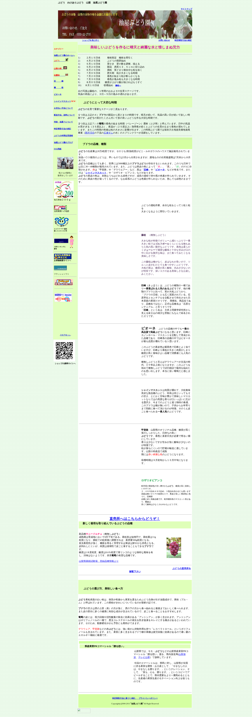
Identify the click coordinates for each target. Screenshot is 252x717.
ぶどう (61, 242)
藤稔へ (118, 85)
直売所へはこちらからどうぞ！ (135, 519)
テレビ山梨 (144, 657)
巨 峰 (58, 81)
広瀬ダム (108, 133)
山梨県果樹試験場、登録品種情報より (99, 561)
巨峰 (146, 169)
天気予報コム (65, 335)
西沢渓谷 (89, 133)
